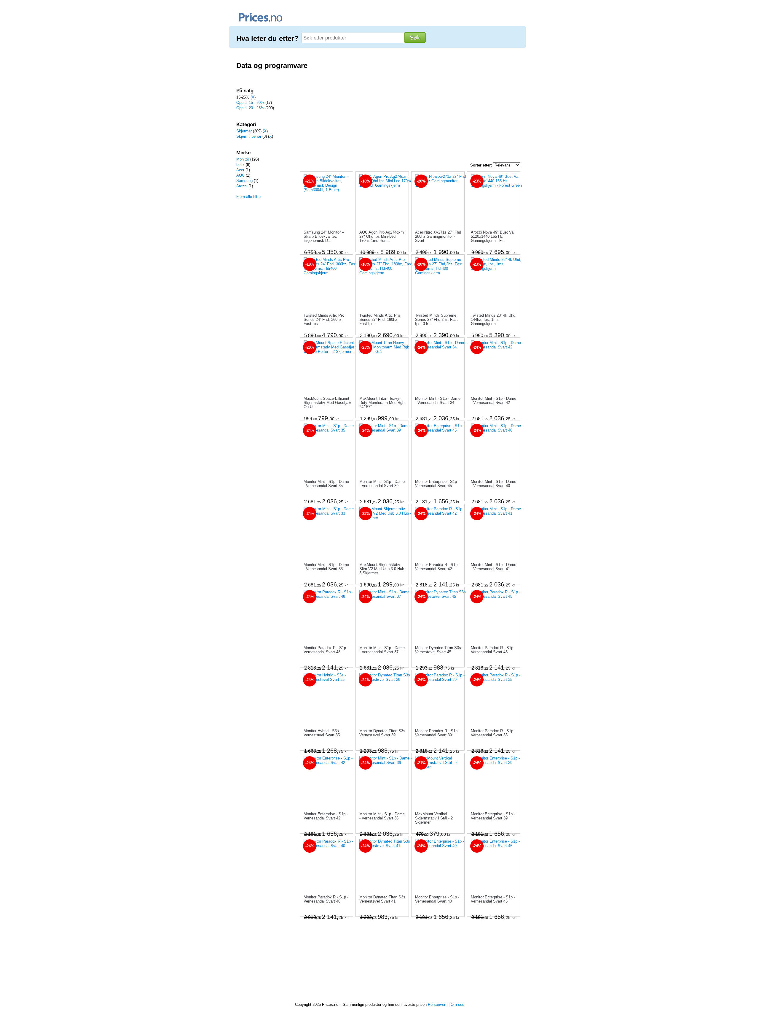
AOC (240, 175)
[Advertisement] (263, 304)
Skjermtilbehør (248, 136)
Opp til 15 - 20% (250, 102)
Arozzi (241, 186)
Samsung (244, 180)
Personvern (437, 1004)
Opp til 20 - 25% (250, 108)
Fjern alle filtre (248, 196)
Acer (240, 170)
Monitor (242, 159)
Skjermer (244, 131)
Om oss (457, 1004)
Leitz (240, 164)
